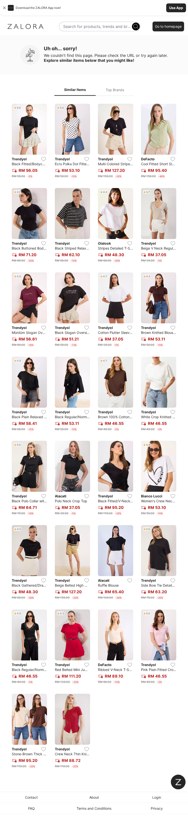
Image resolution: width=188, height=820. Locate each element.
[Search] (136, 26)
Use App (176, 8)
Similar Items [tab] (75, 90)
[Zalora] (25, 26)
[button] (94, 8)
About (94, 797)
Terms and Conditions (94, 808)
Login (156, 797)
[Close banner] (4, 7)
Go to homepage (168, 26)
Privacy (157, 808)
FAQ (31, 808)
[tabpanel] (94, 437)
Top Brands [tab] (115, 90)
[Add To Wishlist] (43, 159)
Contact (31, 797)
